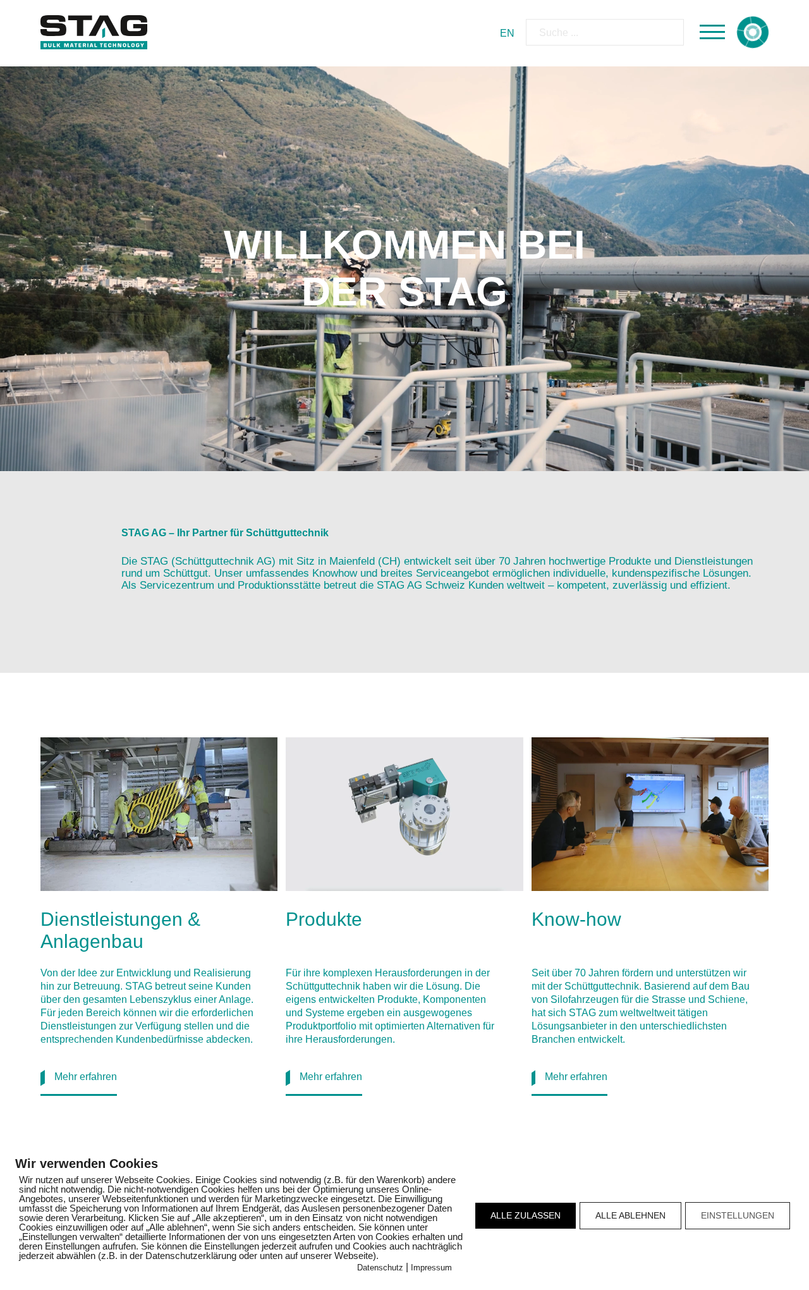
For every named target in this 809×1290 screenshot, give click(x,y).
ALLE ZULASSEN (525, 1215)
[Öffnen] (712, 32)
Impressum (431, 1267)
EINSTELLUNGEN (737, 1215)
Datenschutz (380, 1267)
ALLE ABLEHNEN (630, 1215)
